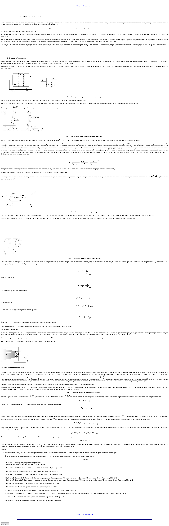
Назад (78, 6)
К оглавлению (88, 6)
